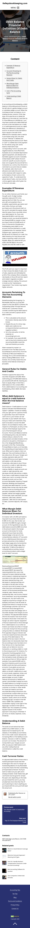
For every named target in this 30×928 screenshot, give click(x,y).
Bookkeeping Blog (15, 37)
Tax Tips (15, 894)
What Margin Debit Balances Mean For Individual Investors (12, 86)
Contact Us (15, 908)
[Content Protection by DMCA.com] (15, 917)
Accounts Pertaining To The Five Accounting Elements (13, 73)
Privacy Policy (15, 905)
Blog (15, 897)
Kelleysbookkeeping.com (15, 3)
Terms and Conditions (15, 901)
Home (6, 37)
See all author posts (14, 797)
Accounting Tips (15, 890)
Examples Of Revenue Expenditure (13, 67)
